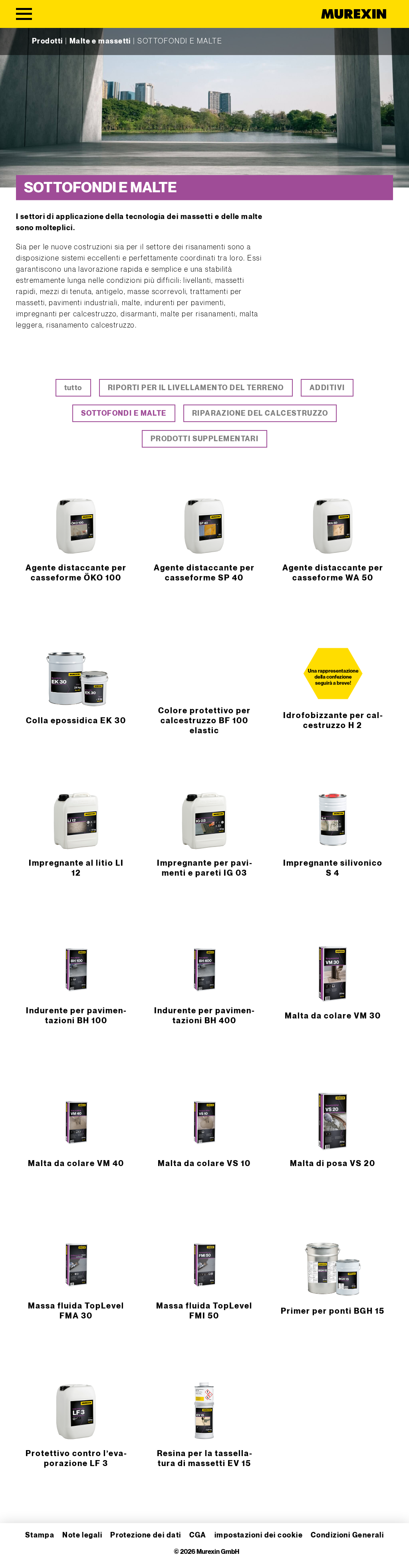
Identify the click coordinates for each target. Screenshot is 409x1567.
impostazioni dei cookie (258, 1535)
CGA (197, 1535)
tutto (73, 388)
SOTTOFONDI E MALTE (124, 413)
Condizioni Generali (347, 1535)
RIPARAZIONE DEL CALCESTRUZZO (260, 413)
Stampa (40, 1535)
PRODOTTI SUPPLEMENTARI (205, 439)
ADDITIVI (327, 388)
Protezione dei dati (145, 1535)
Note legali (82, 1535)
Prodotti (47, 41)
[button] (17, 1549)
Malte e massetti (100, 41)
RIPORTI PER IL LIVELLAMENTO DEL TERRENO (196, 388)
